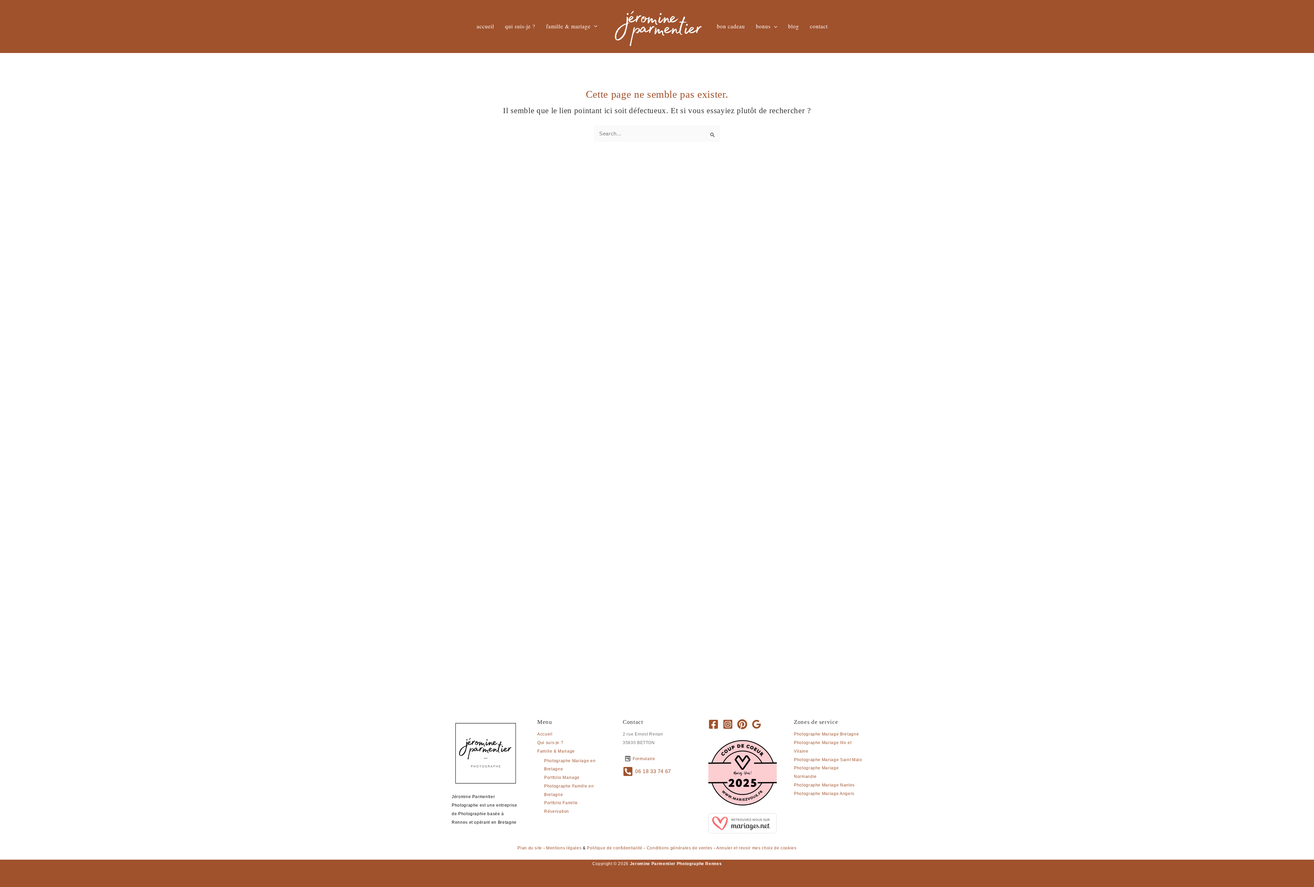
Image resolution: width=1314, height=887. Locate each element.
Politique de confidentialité (614, 848)
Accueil (545, 734)
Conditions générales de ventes (680, 848)
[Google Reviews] (756, 724)
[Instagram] (728, 724)
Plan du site (529, 848)
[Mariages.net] (742, 822)
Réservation (556, 811)
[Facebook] (713, 724)
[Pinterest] (742, 724)
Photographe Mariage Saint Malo (828, 759)
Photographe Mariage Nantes (824, 785)
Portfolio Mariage (562, 777)
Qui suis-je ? (550, 742)
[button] (594, 26)
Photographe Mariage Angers (824, 793)
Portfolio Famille (561, 802)
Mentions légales (563, 848)
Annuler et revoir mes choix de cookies (756, 848)
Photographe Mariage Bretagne (826, 734)
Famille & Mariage (556, 751)
